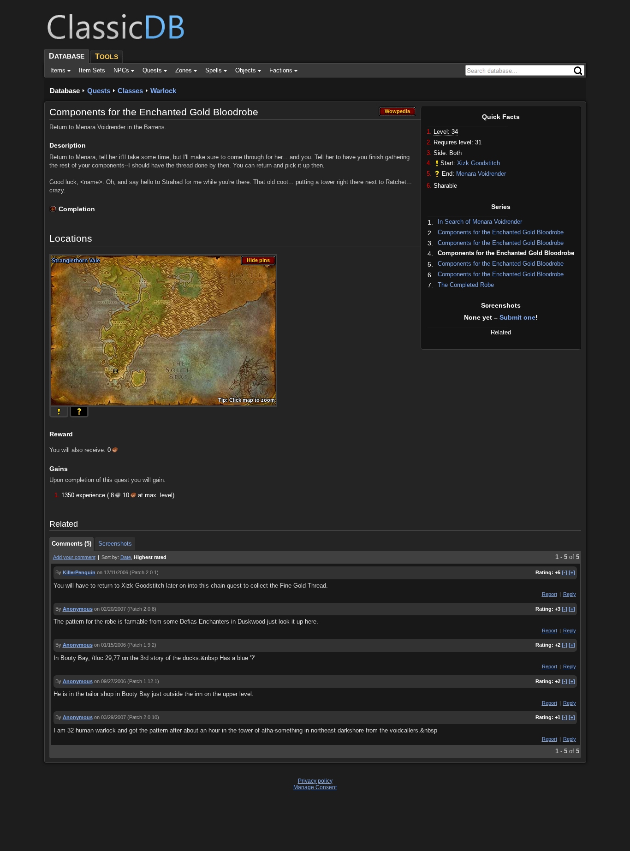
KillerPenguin (79, 572)
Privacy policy (315, 781)
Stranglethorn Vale (76, 260)
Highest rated (150, 557)
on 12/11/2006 (112, 572)
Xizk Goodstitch (478, 163)
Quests (98, 91)
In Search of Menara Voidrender (480, 221)
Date (125, 557)
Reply (569, 594)
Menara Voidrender (481, 173)
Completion (77, 209)
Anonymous (78, 609)
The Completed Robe (466, 284)
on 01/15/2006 (110, 645)
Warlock (163, 91)
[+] (572, 572)
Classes (130, 91)
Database (65, 91)
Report (549, 594)
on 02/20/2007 (110, 609)
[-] (564, 572)
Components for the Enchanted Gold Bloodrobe (501, 232)
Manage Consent (315, 787)
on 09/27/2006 (110, 681)
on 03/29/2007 (110, 717)
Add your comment (74, 557)
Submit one (517, 317)
